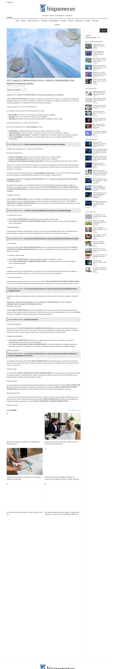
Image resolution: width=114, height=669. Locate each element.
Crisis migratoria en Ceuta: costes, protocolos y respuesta (100, 215)
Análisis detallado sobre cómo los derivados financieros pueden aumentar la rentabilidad (100, 195)
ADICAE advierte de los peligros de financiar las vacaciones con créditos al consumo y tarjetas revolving (62, 478)
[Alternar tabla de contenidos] (23, 90)
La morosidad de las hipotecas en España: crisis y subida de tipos (100, 133)
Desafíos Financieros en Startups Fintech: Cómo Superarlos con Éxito (98, 53)
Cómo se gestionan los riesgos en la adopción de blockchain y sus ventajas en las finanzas (100, 151)
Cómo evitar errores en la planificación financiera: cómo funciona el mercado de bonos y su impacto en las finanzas (100, 172)
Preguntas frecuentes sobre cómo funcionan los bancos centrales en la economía (99, 93)
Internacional (79, 20)
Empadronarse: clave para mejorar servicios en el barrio (100, 249)
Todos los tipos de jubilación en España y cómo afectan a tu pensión (100, 269)
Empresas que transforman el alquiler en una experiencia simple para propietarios (24, 478)
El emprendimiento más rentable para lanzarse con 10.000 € (99, 46)
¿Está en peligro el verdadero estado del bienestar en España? (100, 236)
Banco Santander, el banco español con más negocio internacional (99, 126)
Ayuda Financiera (33, 20)
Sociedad (87, 20)
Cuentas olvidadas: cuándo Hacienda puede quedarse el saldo (99, 100)
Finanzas (70, 20)
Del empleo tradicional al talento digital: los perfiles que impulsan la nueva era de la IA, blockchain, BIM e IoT (62, 513)
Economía (63, 20)
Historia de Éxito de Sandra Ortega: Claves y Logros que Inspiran (99, 81)
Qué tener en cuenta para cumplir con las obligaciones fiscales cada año (23, 443)
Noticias (23, 20)
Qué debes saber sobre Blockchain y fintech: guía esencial (99, 165)
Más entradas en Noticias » (74, 410)
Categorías (88, 35)
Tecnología (95, 20)
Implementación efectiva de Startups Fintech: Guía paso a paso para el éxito (100, 67)
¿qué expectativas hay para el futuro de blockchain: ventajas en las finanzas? (100, 180)
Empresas (44, 20)
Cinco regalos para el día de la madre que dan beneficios (100, 255)
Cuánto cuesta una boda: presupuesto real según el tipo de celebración (100, 222)
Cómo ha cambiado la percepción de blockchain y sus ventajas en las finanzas (99, 187)
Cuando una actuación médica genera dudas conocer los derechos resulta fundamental (62, 443)
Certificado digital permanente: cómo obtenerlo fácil (99, 262)
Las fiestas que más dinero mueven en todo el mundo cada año (24, 513)
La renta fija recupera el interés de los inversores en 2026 (99, 113)
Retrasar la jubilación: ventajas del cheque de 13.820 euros (100, 229)
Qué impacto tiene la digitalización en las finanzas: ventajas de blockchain (100, 144)
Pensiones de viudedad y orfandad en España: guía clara (99, 243)
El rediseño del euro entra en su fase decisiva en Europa (99, 106)
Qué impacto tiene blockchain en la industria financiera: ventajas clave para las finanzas (100, 204)
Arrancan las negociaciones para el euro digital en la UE (99, 119)
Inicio (17, 20)
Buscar (103, 30)
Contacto (57, 24)
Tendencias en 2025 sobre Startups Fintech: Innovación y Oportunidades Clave (99, 74)
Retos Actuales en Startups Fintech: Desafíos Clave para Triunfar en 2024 (99, 60)
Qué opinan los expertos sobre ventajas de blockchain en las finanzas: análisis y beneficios (100, 158)
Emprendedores (53, 20)
